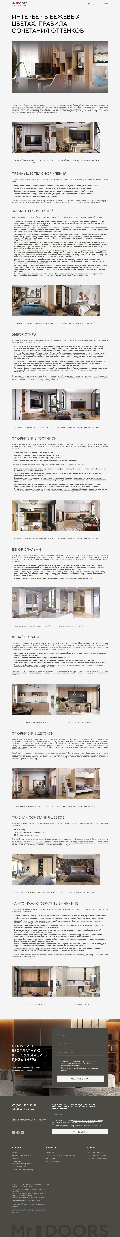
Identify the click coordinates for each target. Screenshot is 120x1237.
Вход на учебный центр (97, 1158)
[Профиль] (93, 4)
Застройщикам (52, 1161)
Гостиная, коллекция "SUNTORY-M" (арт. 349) (34, 427)
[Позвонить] (98, 4)
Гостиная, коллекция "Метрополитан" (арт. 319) (34, 538)
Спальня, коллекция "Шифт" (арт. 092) (78, 323)
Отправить (80, 1131)
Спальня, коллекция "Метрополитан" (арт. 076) (34, 892)
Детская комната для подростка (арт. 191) (34, 806)
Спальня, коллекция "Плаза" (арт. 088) (78, 892)
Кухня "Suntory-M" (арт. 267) (34, 1004)
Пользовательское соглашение (26, 1201)
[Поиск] (89, 4)
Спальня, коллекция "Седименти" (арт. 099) (34, 323)
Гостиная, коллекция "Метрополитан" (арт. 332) (78, 427)
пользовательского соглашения (87, 1120)
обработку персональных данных (86, 1125)
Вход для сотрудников (97, 1155)
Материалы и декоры (21, 1155)
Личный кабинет (19, 1166)
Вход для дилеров (95, 1152)
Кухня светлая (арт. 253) (78, 1004)
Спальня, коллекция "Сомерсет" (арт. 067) (34, 626)
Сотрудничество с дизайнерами (60, 1155)
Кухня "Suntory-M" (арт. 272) (78, 722)
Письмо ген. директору (22, 1170)
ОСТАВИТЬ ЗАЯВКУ (80, 1079)
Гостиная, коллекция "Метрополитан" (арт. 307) (78, 538)
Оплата (15, 1158)
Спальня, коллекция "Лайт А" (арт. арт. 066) (78, 626)
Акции (14, 1152)
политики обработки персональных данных (76, 1064)
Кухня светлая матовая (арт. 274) (34, 722)
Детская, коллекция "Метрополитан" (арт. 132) (78, 806)
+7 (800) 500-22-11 (24, 1105)
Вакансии (50, 1152)
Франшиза (50, 1158)
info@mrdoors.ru (23, 1108)
